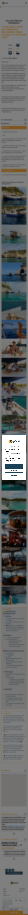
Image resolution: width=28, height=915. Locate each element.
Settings (14, 475)
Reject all (14, 470)
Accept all (14, 466)
